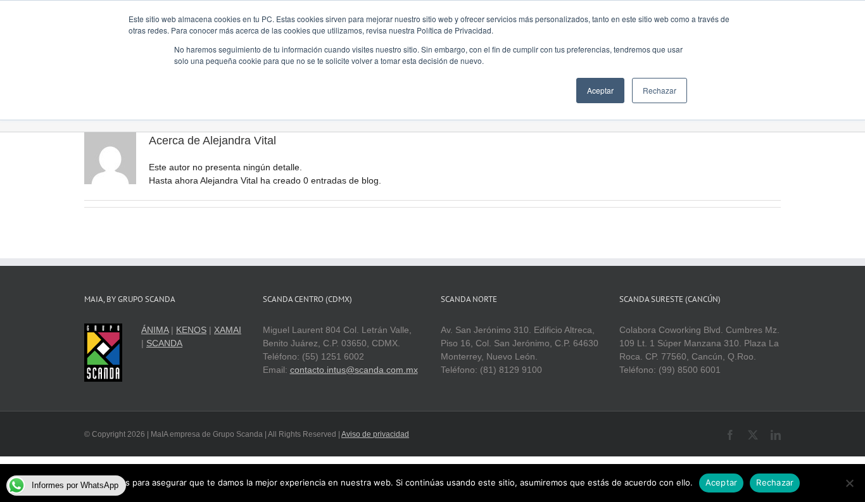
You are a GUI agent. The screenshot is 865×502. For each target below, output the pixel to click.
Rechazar (774, 482)
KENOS (191, 330)
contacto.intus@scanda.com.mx (354, 370)
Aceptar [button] (600, 90)
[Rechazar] (849, 483)
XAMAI (227, 330)
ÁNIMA (154, 330)
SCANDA (164, 343)
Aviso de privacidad (375, 434)
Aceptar (721, 482)
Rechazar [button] (659, 90)
